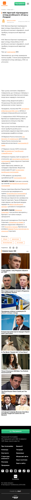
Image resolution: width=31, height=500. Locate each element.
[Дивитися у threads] (28, 471)
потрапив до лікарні (16, 222)
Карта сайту (20, 463)
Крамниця (20, 453)
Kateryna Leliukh (11, 20)
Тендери (19, 449)
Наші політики (21, 460)
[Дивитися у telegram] (11, 471)
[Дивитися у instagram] (7, 471)
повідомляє (11, 52)
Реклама (4, 462)
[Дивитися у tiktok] (24, 471)
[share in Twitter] (13, 248)
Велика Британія (7, 242)
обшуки (5, 239)
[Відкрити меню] (28, 3)
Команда (4, 449)
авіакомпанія (15, 239)
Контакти (5, 453)
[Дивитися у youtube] (15, 471)
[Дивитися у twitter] (20, 471)
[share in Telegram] (17, 248)
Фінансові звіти (22, 456)
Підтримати (19, 4)
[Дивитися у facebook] (2, 471)
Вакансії (19, 446)
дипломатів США (20, 178)
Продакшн (5, 465)
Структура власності (5, 457)
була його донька (11, 227)
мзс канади (20, 242)
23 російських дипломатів (16, 193)
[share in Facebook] (10, 248)
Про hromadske (7, 446)
